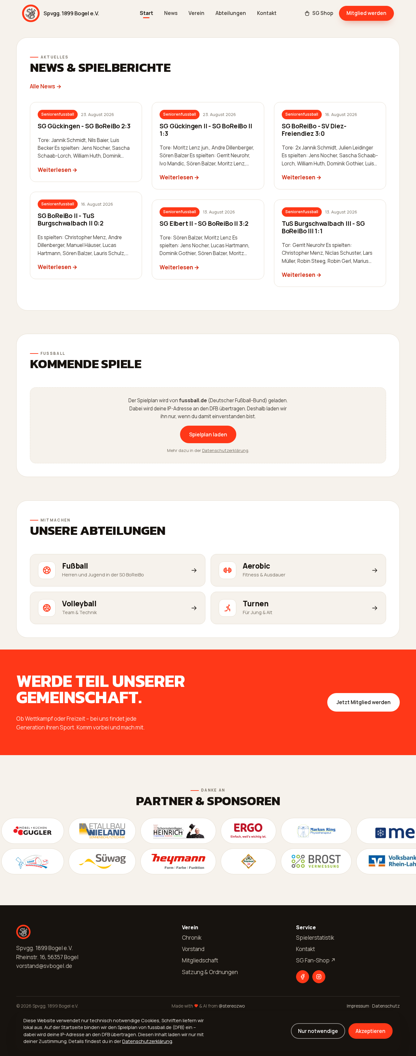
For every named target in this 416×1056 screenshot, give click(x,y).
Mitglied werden (366, 13)
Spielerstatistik (315, 937)
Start (146, 13)
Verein (196, 13)
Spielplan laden (208, 434)
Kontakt (267, 13)
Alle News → (45, 86)
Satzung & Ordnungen (210, 972)
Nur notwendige (318, 1031)
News (170, 13)
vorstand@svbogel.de (44, 966)
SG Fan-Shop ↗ (316, 960)
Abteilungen (230, 13)
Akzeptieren (370, 1031)
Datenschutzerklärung (225, 450)
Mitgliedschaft (200, 960)
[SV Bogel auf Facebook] (302, 976)
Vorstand (193, 949)
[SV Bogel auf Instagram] (318, 976)
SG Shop (322, 13)
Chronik (192, 937)
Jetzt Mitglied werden (363, 702)
